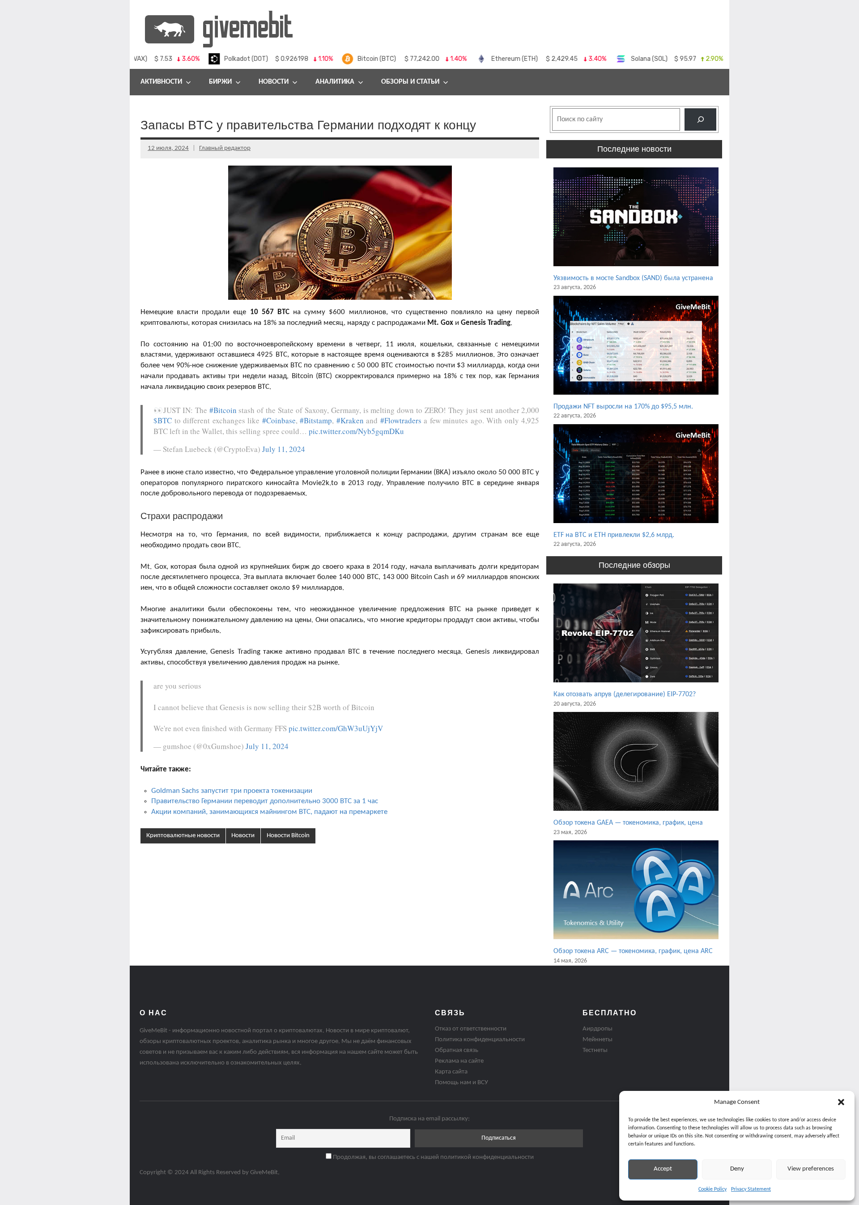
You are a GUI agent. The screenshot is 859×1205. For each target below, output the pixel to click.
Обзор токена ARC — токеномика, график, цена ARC (633, 951)
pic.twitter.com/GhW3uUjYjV (336, 728)
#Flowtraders (400, 420)
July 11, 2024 (283, 449)
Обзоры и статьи (410, 81)
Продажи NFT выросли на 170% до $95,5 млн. (623, 406)
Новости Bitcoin (288, 835)
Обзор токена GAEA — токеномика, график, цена (628, 822)
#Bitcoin (223, 410)
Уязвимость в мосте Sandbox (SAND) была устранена (633, 278)
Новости (274, 81)
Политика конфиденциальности (480, 1039)
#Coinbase (279, 420)
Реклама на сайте (459, 1061)
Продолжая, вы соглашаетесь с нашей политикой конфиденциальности (433, 1157)
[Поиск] (700, 119)
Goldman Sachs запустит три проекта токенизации (231, 791)
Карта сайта (451, 1072)
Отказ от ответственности (470, 1029)
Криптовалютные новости (183, 835)
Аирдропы (597, 1029)
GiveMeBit (264, 1172)
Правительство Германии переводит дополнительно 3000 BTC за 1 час (264, 801)
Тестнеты (595, 1050)
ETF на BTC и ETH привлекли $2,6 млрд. (613, 535)
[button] (841, 1102)
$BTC (162, 420)
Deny (737, 1169)
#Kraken (350, 420)
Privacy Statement (751, 1189)
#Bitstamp (316, 420)
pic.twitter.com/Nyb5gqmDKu (356, 431)
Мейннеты (597, 1039)
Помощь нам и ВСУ (461, 1082)
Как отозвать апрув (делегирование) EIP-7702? (624, 694)
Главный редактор (225, 148)
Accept (663, 1169)
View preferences (810, 1169)
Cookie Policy (712, 1189)
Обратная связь (456, 1050)
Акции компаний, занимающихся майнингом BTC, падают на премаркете (269, 812)
